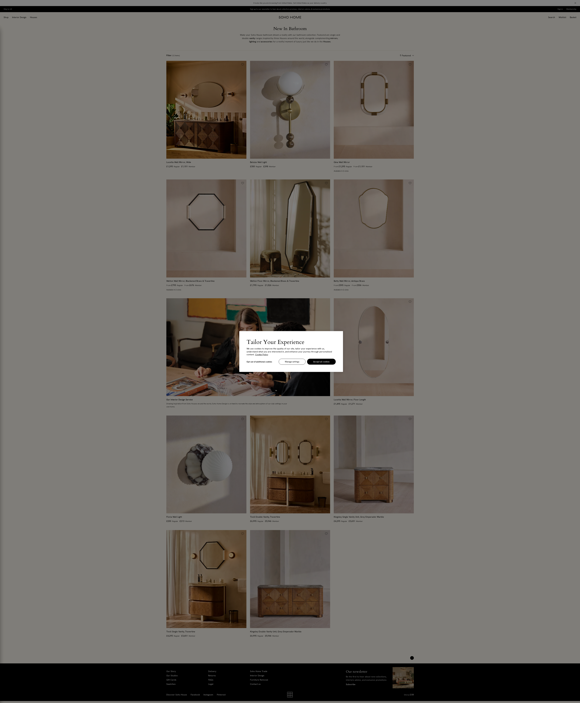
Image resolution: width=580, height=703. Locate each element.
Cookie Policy (261, 354)
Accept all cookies (321, 361)
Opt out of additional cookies (259, 362)
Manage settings (292, 361)
